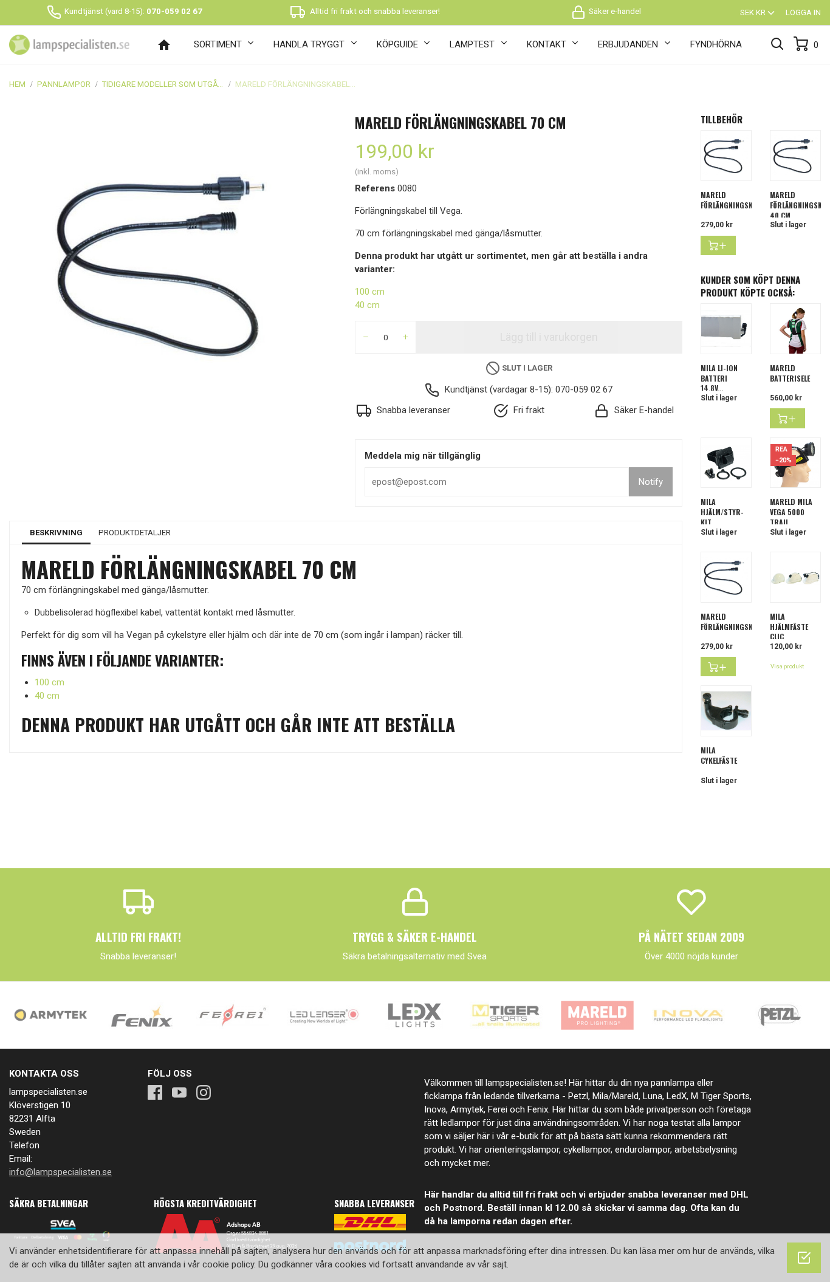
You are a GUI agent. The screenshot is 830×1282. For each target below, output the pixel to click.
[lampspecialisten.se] (69, 45)
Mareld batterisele (790, 373)
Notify (651, 481)
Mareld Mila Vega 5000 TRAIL (791, 511)
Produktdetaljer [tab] (134, 532)
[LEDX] (415, 1014)
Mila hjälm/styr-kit (722, 511)
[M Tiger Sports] (506, 1014)
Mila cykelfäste (719, 755)
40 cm (367, 305)
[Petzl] (779, 1014)
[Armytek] (50, 1014)
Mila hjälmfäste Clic (789, 626)
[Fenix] (141, 1014)
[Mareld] (597, 1014)
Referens (375, 188)
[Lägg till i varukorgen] (718, 245)
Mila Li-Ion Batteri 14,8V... (719, 378)
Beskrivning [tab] (56, 532)
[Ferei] (232, 1014)
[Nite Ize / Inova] (688, 1014)
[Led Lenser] (323, 1014)
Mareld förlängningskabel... (737, 200)
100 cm (370, 291)
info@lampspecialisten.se (60, 1172)
